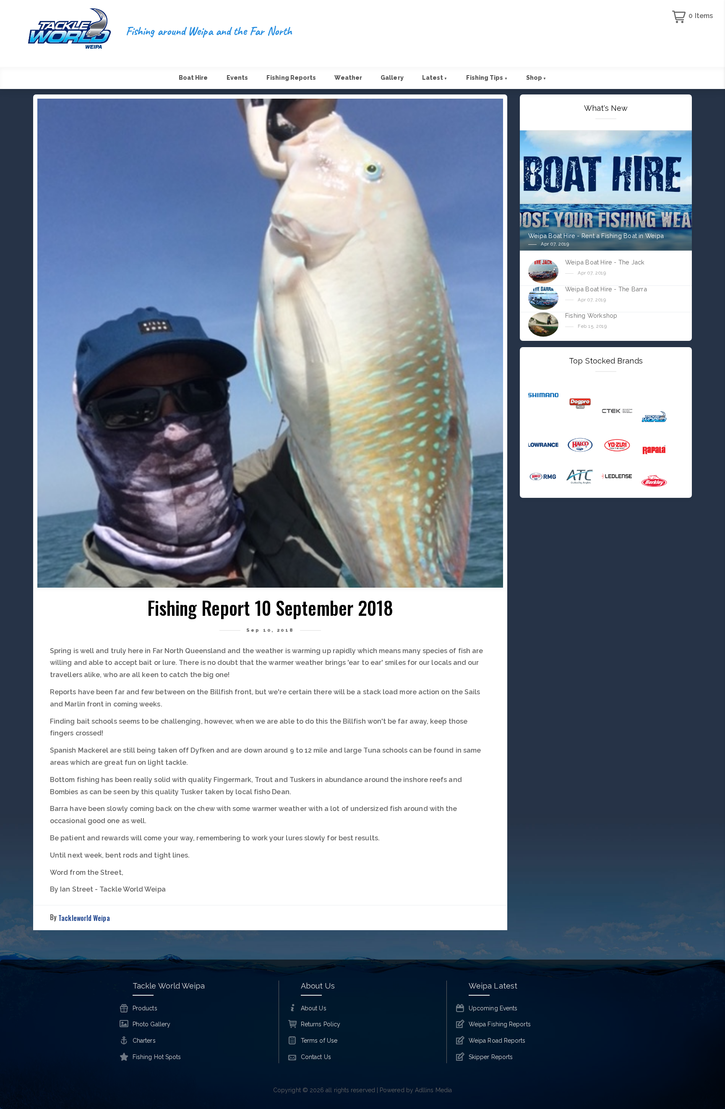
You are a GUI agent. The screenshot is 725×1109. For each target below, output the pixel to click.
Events (237, 77)
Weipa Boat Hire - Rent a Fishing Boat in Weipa (596, 235)
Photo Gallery (151, 1024)
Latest (435, 77)
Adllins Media (433, 1090)
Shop (536, 77)
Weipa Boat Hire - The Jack (605, 262)
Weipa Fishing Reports (500, 1024)
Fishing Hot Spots (157, 1057)
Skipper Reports (491, 1057)
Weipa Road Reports (497, 1040)
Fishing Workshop (591, 315)
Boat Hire (193, 77)
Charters (144, 1040)
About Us (313, 1008)
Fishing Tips (487, 77)
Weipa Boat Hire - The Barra (606, 289)
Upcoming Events (493, 1008)
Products (145, 1008)
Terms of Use (319, 1040)
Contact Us (316, 1057)
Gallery (392, 77)
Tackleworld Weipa (84, 918)
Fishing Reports (291, 77)
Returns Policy (320, 1024)
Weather (348, 77)
